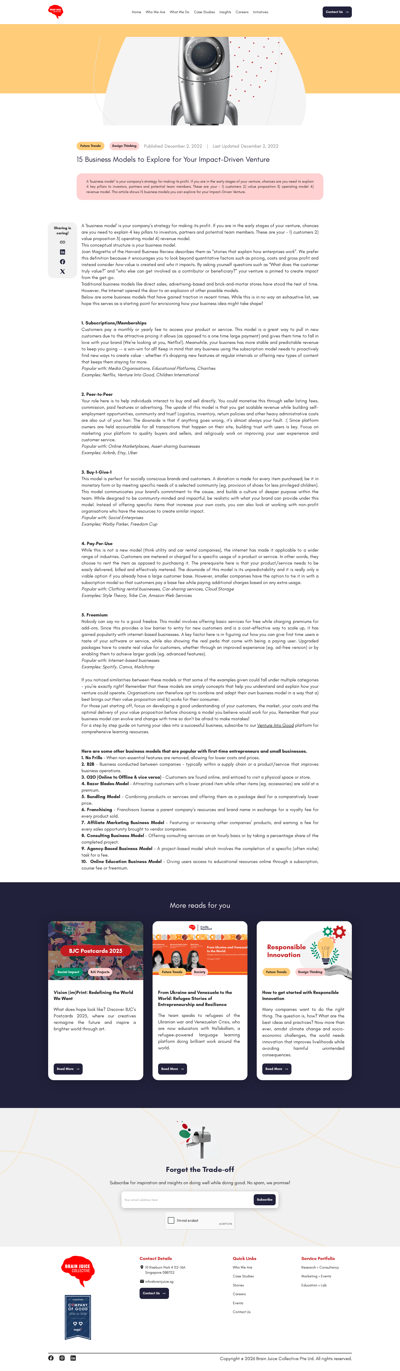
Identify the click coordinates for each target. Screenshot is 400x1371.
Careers (242, 12)
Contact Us (241, 1312)
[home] (55, 12)
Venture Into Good (275, 725)
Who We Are (155, 12)
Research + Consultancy (320, 1267)
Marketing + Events (316, 1276)
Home (136, 12)
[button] (180, 12)
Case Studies (204, 12)
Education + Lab (314, 1285)
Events (238, 1303)
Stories (238, 1285)
